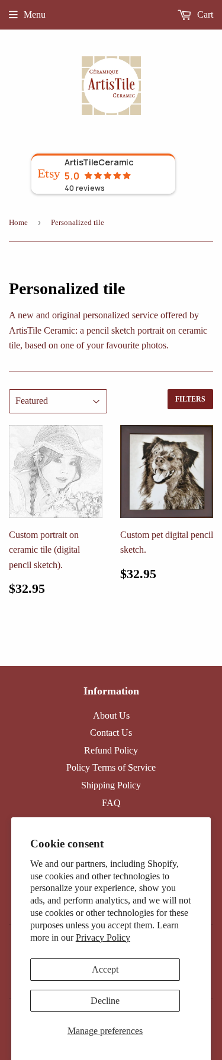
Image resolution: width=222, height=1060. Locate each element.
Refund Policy (111, 750)
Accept (105, 969)
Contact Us (111, 733)
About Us (111, 715)
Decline (105, 1001)
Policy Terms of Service (111, 767)
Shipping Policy (111, 785)
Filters (190, 399)
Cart (204, 14)
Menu (35, 14)
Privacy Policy (103, 937)
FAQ (111, 803)
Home (18, 222)
